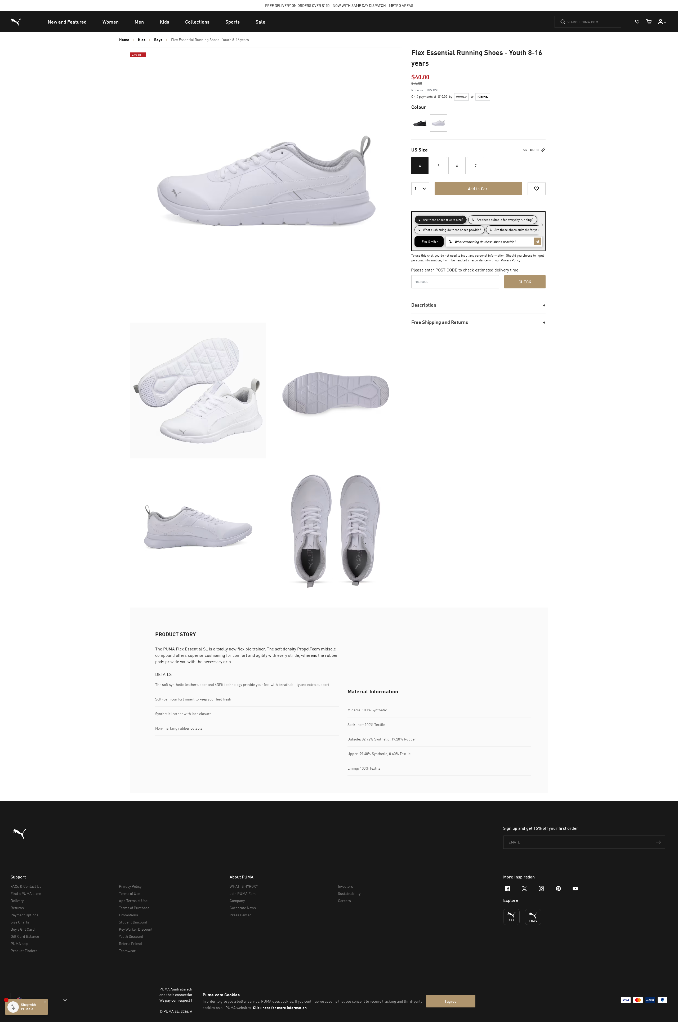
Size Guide (531, 150)
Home (124, 40)
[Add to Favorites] (537, 188)
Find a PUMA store (26, 893)
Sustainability (349, 893)
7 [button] (475, 165)
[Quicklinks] (662, 21)
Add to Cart (478, 188)
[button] (420, 123)
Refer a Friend (130, 943)
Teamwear (127, 950)
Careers (344, 900)
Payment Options (24, 915)
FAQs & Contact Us (26, 886)
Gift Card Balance (25, 936)
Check (525, 281)
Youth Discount (131, 936)
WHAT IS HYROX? (244, 886)
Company (237, 900)
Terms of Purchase (134, 907)
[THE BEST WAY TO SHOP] (511, 917)
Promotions (128, 915)
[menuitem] (67, 21)
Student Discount (133, 922)
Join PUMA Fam (243, 893)
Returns (17, 907)
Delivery (17, 900)
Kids (141, 40)
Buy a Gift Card (23, 929)
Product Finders (24, 950)
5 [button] (438, 165)
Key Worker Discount (136, 929)
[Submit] (563, 21)
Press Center (240, 915)
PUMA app (19, 943)
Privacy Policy (510, 260)
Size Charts (20, 922)
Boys (158, 40)
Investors (345, 886)
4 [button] (420, 165)
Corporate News (243, 907)
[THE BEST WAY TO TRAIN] (533, 917)
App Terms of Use (133, 900)
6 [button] (457, 165)
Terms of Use (129, 893)
